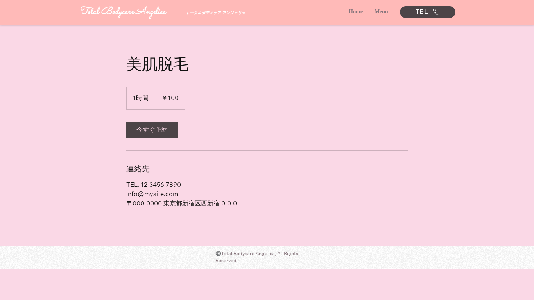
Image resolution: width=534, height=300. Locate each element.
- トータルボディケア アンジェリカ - (215, 13)
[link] (152, 130)
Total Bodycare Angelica (122, 12)
